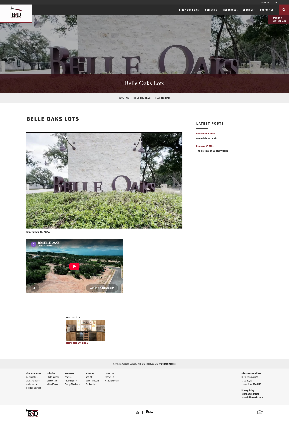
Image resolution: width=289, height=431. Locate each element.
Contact (275, 2)
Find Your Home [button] (189, 9)
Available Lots (32, 384)
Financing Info (71, 380)
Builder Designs (168, 363)
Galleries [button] (211, 9)
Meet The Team (142, 97)
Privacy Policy (247, 390)
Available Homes (33, 380)
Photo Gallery (53, 377)
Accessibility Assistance (252, 397)
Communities (31, 377)
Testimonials (163, 97)
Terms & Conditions (250, 393)
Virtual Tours (52, 384)
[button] (284, 10)
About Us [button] (248, 9)
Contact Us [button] (267, 9)
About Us (124, 97)
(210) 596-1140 (254, 384)
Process (68, 377)
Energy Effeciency (72, 384)
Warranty (265, 2)
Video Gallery (52, 380)
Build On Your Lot (33, 387)
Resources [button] (229, 9)
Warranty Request (112, 380)
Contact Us (109, 377)
